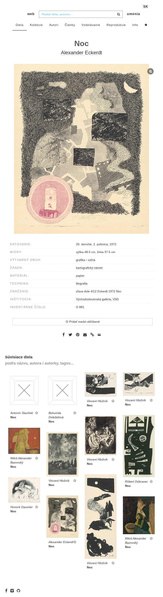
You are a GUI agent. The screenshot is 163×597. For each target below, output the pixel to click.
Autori (53, 25)
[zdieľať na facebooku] (63, 334)
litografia (81, 283)
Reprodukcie (116, 25)
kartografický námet (89, 267)
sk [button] (145, 6)
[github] (19, 590)
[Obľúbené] (146, 25)
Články (70, 25)
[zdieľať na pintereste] (77, 334)
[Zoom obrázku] (81, 149)
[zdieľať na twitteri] (70, 334)
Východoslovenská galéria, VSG (97, 299)
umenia (133, 14)
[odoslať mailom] (85, 335)
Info (135, 25)
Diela (20, 25)
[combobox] (81, 14)
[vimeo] (13, 590)
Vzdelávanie (91, 25)
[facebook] (7, 590)
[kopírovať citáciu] (99, 334)
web (31, 14)
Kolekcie (36, 25)
